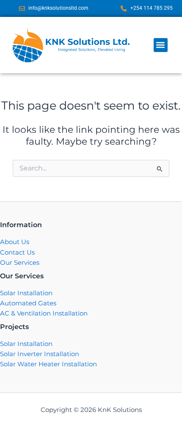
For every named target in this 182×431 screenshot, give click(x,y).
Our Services (19, 262)
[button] (161, 45)
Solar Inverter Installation (39, 354)
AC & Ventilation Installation (44, 313)
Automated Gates (28, 303)
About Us (14, 242)
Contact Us (17, 252)
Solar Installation (26, 293)
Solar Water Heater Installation (48, 364)
